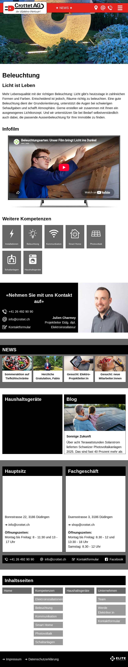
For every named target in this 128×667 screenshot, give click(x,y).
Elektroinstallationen (49, 599)
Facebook (116, 559)
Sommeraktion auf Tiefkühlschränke (17, 376)
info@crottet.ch (19, 319)
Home (8, 590)
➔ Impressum (12, 659)
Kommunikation (46, 616)
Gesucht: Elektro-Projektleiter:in (78, 376)
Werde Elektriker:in (106, 610)
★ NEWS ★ (64, 8)
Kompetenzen (44, 590)
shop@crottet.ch (83, 524)
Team (102, 599)
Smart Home (44, 625)
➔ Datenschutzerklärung (42, 659)
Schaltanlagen (45, 642)
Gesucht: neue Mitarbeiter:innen (110, 376)
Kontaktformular (20, 327)
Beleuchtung (43, 607)
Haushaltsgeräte (78, 590)
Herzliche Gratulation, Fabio (48, 376)
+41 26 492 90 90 (21, 311)
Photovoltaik (43, 633)
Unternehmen (107, 590)
